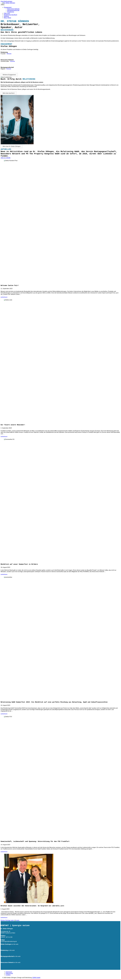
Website (9, 53)
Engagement (7, 7)
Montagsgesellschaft (13, 10)
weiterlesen (4, 297)
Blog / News (7, 17)
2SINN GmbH (36, 977)
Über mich (7, 13)
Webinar (6, 16)
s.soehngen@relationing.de (9, 941)
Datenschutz (9, 973)
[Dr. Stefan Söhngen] (8, 3)
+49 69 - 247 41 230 (6, 937)
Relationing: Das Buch (10, 14)
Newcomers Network (13, 9)
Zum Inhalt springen (6, 1)
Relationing (10, 11)
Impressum (9, 972)
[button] (9, 75)
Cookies (8, 974)
